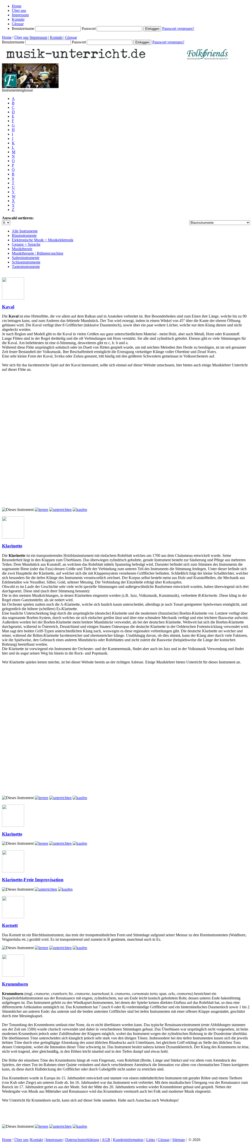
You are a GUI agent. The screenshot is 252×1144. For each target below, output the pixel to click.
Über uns (19, 10)
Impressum (20, 15)
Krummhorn (15, 984)
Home (16, 6)
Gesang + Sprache (26, 244)
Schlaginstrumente (26, 262)
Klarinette (12, 545)
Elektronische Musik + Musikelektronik (42, 240)
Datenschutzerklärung (82, 1140)
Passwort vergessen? (178, 28)
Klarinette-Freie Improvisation (32, 879)
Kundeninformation (128, 1140)
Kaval (8, 306)
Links (150, 1140)
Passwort (89, 28)
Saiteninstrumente (25, 258)
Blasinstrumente (24, 235)
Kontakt (18, 19)
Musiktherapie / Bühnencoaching (37, 253)
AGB (106, 1140)
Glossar (18, 24)
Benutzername (23, 28)
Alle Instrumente (25, 231)
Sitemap (178, 1140)
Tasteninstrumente (26, 266)
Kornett (10, 925)
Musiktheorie (22, 249)
